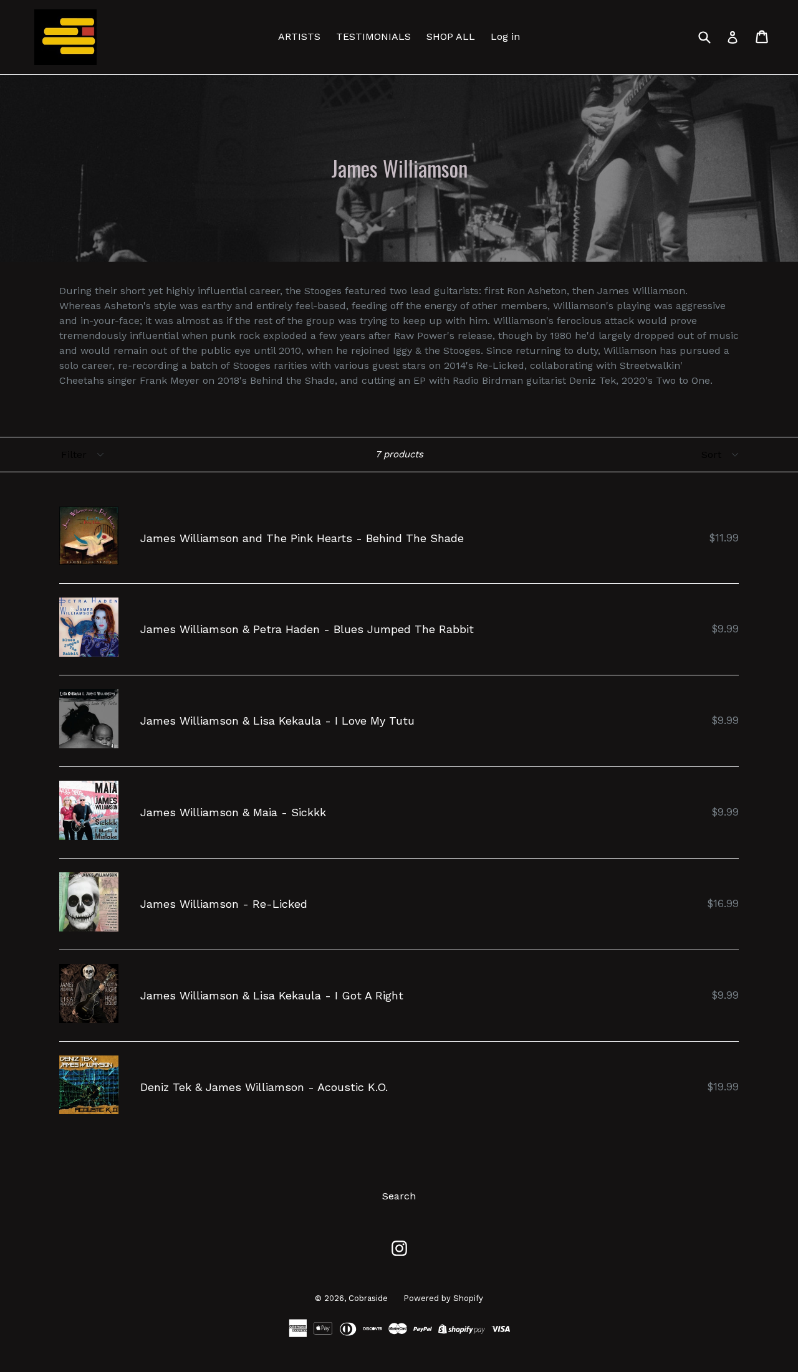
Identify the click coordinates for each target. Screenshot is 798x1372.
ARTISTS (299, 36)
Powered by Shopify (443, 1298)
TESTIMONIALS (373, 36)
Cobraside (368, 1298)
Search (399, 1196)
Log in (505, 36)
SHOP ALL (450, 36)
